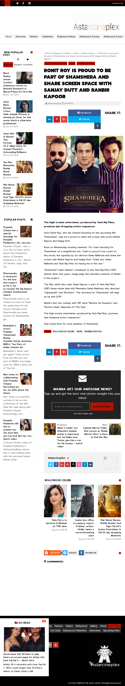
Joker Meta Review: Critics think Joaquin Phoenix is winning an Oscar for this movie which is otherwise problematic (17, 112)
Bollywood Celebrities (75, 630)
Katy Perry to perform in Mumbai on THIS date (56, 523)
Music (9, 36)
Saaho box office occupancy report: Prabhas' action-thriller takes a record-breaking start (83, 528)
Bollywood (81, 626)
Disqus (72, 552)
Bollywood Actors (113, 36)
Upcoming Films (111, 630)
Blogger (55, 552)
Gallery (93, 626)
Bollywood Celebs (55, 63)
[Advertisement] (62, 40)
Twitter (85, 119)
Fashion (59, 626)
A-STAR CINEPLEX (77, 683)
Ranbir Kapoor (85, 63)
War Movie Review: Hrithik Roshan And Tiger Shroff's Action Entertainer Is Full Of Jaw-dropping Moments (109, 528)
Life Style (55, 630)
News (72, 63)
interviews (95, 630)
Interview (21, 36)
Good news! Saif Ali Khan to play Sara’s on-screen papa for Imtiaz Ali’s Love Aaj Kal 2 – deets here (24, 657)
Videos (69, 626)
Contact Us (117, 3)
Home (103, 626)
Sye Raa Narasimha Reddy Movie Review (8, 168)
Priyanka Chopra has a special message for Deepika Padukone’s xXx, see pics (17, 235)
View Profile (56, 458)
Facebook (85, 112)
